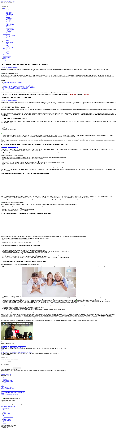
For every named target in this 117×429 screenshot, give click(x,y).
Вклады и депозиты (10, 35)
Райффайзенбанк (10, 24)
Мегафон (8, 51)
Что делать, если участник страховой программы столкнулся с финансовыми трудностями (24, 85)
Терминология (6, 57)
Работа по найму (7, 420)
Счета (7, 40)
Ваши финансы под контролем (8, 1)
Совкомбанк (9, 30)
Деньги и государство (8, 417)
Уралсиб (8, 32)
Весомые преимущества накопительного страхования (15, 88)
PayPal (7, 46)
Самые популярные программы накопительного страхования (17, 89)
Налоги (2, 393)
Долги (4, 54)
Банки (4, 8)
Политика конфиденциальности (8, 406)
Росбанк (8, 26)
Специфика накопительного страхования (12, 82)
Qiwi (7, 45)
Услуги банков (6, 34)
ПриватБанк (9, 21)
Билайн (7, 49)
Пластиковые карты (10, 37)
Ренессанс (8, 25)
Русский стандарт (10, 29)
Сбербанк (8, 9)
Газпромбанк (9, 18)
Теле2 (7, 53)
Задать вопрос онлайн (6, 374)
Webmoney (8, 43)
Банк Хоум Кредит (10, 15)
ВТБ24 (7, 10)
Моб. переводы (6, 48)
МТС (7, 52)
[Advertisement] (41, 185)
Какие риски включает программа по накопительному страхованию (19, 87)
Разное (4, 58)
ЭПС (4, 41)
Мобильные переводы (8, 415)
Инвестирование (7, 56)
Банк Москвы (9, 13)
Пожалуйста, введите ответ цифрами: (9, 359)
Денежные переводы (11, 39)
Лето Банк (8, 19)
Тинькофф (8, 31)
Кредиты (8, 36)
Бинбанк (8, 17)
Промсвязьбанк (9, 23)
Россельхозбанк (9, 28)
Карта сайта (6, 408)
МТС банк (8, 20)
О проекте (5, 409)
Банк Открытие (9, 14)
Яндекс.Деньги (9, 42)
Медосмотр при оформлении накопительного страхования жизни (18, 86)
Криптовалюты (9, 47)
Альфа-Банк (9, 12)
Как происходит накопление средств (11, 83)
